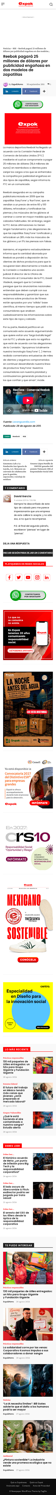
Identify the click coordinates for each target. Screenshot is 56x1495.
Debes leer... (8, 1154)
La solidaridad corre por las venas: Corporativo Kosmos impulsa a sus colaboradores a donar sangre (25, 1350)
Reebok (16, 436)
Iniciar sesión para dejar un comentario (28, 552)
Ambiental (8, 1456)
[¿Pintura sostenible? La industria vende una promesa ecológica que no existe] (28, 1436)
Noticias (7, 48)
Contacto (26, 1485)
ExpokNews (17, 84)
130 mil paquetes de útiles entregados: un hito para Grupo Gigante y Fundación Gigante (16, 1067)
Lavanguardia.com (23, 421)
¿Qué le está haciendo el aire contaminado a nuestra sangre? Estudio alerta (13, 1122)
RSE (14, 48)
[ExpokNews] (6, 84)
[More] (44, 91)
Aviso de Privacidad (41, 1485)
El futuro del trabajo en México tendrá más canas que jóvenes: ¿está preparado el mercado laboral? (15, 1094)
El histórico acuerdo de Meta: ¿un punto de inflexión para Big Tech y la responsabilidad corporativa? (15, 1165)
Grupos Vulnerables (12, 1113)
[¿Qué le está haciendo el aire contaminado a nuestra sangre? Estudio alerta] (43, 1120)
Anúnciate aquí (12, 1485)
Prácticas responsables (13, 1058)
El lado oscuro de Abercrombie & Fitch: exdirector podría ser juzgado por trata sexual (16, 1192)
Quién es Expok (36, 1482)
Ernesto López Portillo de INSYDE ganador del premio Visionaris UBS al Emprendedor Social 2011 (41, 467)
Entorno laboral (10, 1084)
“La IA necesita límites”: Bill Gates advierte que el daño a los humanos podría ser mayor (26, 1406)
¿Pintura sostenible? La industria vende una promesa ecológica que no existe (27, 1462)
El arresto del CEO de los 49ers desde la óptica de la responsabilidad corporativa (16, 1218)
